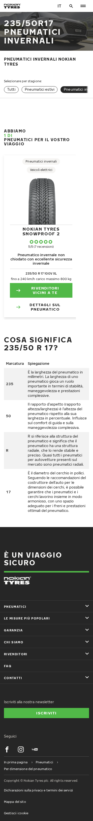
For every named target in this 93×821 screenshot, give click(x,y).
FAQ (7, 666)
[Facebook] (7, 749)
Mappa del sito (15, 802)
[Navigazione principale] (83, 6)
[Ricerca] (71, 6)
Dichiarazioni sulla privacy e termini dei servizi (38, 790)
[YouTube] (35, 749)
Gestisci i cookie (16, 813)
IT (59, 5)
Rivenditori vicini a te (45, 290)
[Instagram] (21, 749)
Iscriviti (46, 713)
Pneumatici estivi (39, 89)
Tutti (11, 89)
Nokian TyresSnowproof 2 (41, 231)
